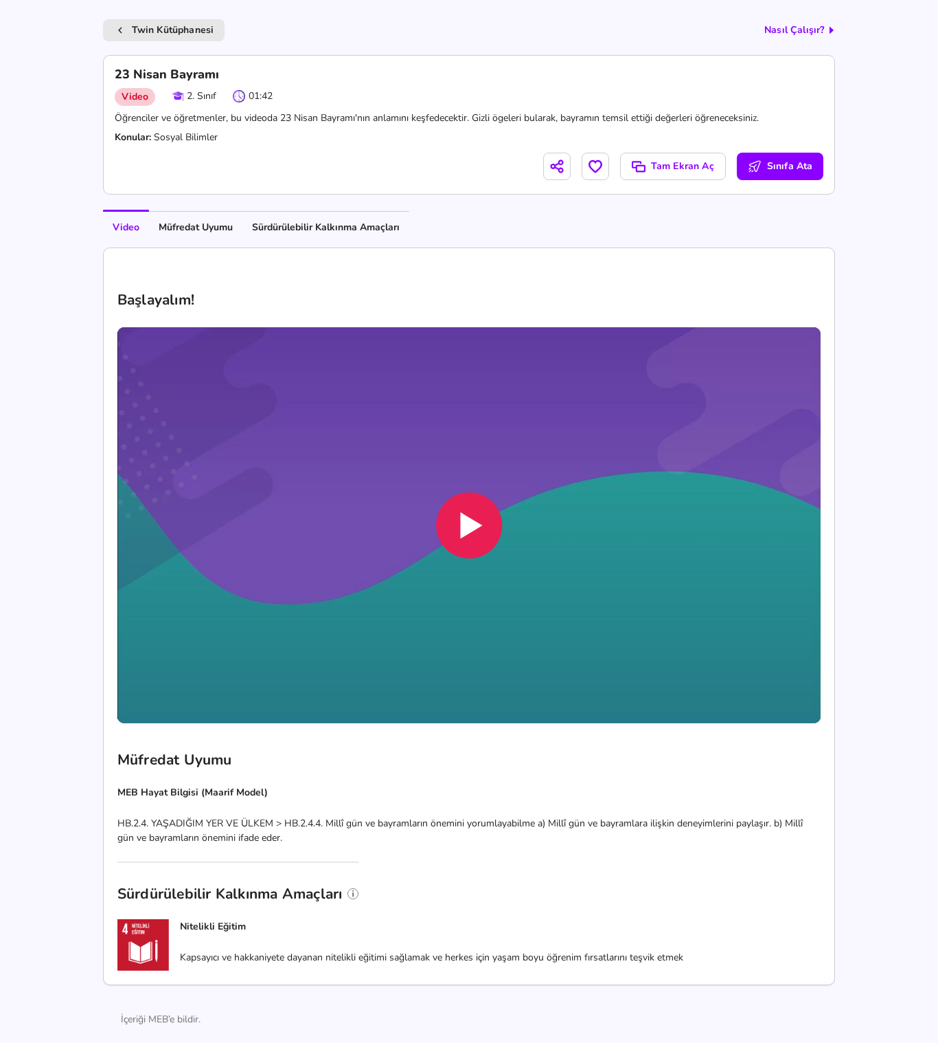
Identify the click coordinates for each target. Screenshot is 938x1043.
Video (126, 227)
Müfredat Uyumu (196, 227)
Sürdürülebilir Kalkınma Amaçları (326, 227)
